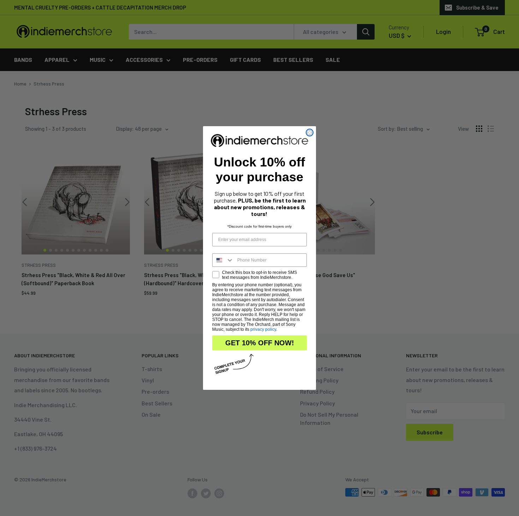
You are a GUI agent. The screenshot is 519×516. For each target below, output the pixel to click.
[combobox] (223, 260)
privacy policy (263, 329)
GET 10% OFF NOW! (259, 343)
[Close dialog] (309, 132)
